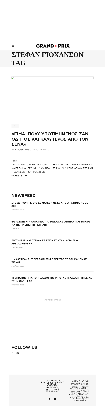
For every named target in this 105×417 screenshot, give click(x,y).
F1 (15, 126)
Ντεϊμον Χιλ (58, 168)
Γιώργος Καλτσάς (22, 150)
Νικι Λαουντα (41, 168)
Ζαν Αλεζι (64, 164)
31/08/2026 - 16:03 (17, 266)
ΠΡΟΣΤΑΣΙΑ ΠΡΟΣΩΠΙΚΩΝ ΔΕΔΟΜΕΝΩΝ (52, 385)
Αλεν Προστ (35, 164)
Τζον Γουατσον (35, 172)
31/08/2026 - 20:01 (17, 229)
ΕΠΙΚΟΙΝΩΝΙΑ (52, 391)
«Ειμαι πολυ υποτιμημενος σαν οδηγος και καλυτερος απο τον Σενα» (49, 139)
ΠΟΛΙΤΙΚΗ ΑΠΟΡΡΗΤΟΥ (52, 382)
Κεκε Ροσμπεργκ (82, 164)
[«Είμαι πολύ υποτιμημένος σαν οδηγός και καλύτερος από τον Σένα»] (52, 101)
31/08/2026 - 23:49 (17, 210)
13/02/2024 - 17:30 (40, 150)
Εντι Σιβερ (50, 164)
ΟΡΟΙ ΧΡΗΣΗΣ (52, 380)
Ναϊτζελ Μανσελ (21, 168)
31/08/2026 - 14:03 (17, 285)
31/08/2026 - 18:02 (17, 247)
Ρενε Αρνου (74, 168)
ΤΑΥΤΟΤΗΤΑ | (52, 389)
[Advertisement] (52, 20)
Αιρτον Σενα (19, 164)
